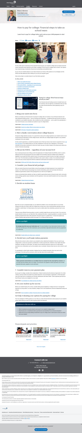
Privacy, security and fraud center (46, 412)
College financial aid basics (27, 180)
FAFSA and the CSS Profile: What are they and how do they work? (23, 336)
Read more (28, 339)
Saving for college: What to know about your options (33, 127)
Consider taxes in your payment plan (26, 91)
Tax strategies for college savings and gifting (31, 280)
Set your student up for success (25, 93)
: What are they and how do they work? (40, 162)
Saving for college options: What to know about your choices (40, 336)
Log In (73, 6)
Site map (62, 412)
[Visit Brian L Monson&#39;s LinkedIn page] (42, 370)
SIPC (29, 418)
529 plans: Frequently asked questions (30, 129)
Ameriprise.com (5, 412)
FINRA (25, 418)
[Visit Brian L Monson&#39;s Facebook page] (40, 370)
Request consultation (68, 11)
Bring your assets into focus (24, 81)
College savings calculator (27, 124)
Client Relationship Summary (28, 412)
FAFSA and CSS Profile (26, 162)
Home (8, 6)
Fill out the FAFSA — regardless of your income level (29, 85)
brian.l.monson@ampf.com (49, 362)
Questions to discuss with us (24, 95)
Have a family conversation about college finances (29, 83)
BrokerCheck (53, 378)
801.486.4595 (33, 362)
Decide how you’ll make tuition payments (27, 90)
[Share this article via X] (39, 40)
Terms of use (36, 412)
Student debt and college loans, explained (30, 235)
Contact (41, 6)
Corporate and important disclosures (15, 412)
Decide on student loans (23, 88)
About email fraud (56, 412)
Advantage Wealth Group (23, 14)
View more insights (41, 346)
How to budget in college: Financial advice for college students (35, 292)
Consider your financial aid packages (26, 86)
